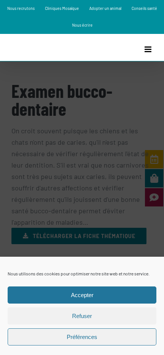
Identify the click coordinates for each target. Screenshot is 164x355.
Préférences (82, 337)
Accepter (82, 295)
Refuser (82, 316)
